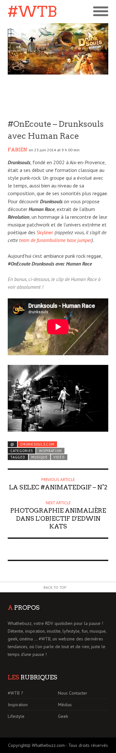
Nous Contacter (72, 693)
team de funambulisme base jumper (55, 240)
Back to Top (55, 587)
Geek (63, 716)
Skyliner (45, 232)
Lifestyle (16, 716)
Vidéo (58, 457)
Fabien (17, 150)
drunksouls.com (37, 444)
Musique (39, 457)
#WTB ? (15, 693)
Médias (65, 705)
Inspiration (50, 450)
